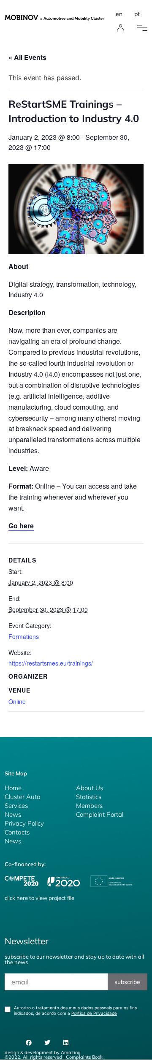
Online (17, 701)
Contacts (17, 832)
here (22, 897)
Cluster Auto (22, 797)
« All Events (27, 57)
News (13, 814)
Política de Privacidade (94, 1013)
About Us (89, 788)
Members (89, 806)
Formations (23, 636)
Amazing (71, 1052)
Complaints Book (84, 1057)
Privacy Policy (24, 823)
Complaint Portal (99, 814)
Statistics (88, 797)
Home (13, 788)
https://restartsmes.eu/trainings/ (50, 663)
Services (16, 806)
